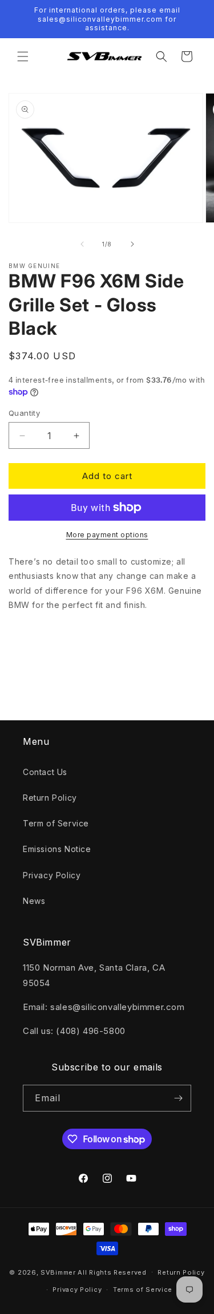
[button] (22, 56)
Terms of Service (142, 1289)
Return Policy (50, 797)
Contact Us (45, 772)
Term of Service (56, 823)
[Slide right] (132, 244)
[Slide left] (82, 244)
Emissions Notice (57, 849)
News (34, 901)
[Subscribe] (178, 1098)
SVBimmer (58, 1272)
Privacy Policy (51, 875)
